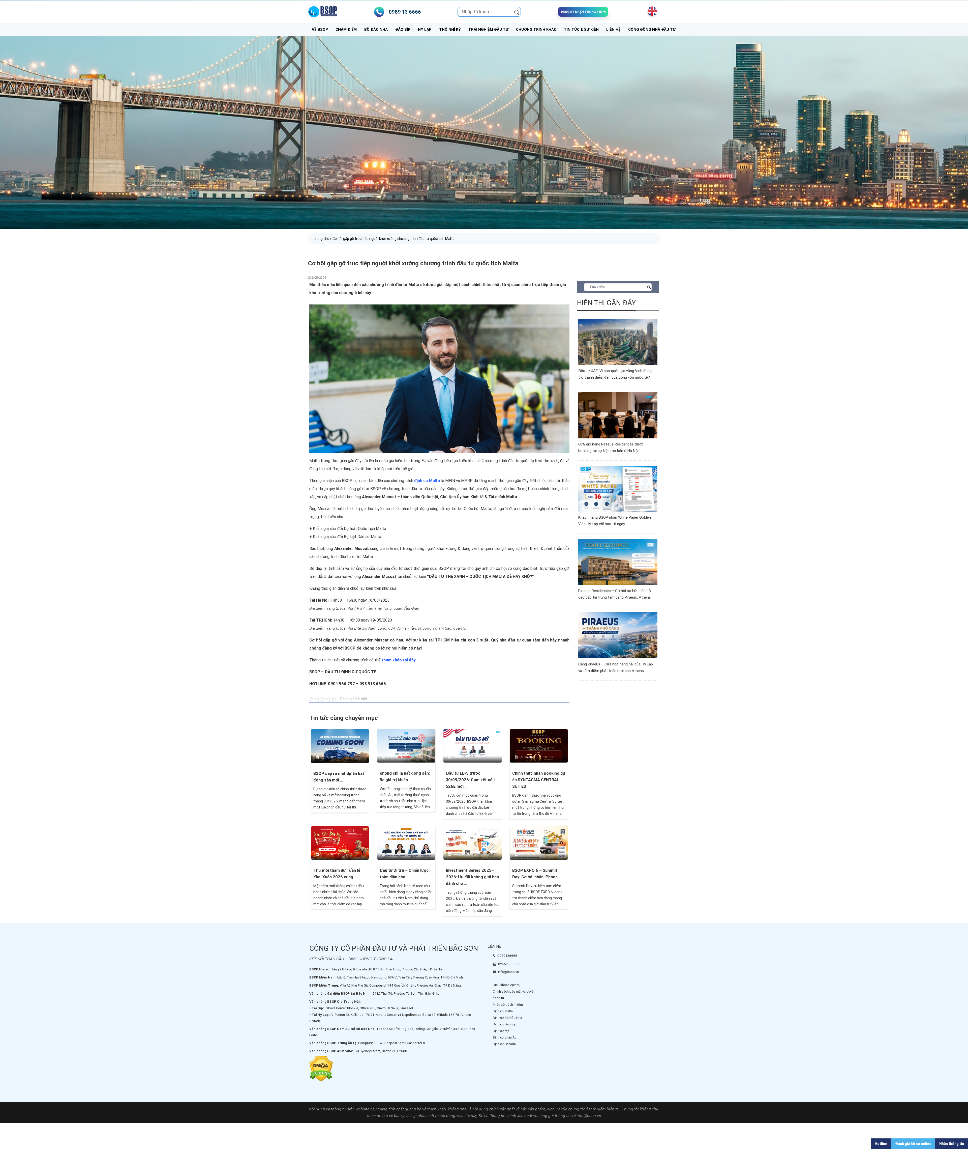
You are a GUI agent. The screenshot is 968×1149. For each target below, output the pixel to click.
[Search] (516, 12)
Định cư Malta (503, 1011)
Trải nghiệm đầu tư (488, 29)
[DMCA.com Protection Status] (321, 1068)
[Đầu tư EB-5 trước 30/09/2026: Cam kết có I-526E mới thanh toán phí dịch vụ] (472, 746)
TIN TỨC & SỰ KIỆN (581, 29)
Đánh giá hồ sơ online (913, 1144)
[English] (651, 11)
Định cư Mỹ (501, 1031)
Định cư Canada (504, 1044)
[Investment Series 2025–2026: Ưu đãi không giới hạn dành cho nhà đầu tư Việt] (472, 843)
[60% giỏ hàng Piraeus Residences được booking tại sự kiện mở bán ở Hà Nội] (617, 415)
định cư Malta (427, 480)
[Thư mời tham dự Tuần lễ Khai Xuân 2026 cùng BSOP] (340, 843)
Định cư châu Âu (504, 1037)
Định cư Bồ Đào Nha (507, 1018)
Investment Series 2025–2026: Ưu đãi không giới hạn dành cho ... (472, 877)
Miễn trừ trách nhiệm (508, 1004)
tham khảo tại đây (399, 660)
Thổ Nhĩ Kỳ (450, 29)
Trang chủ (321, 239)
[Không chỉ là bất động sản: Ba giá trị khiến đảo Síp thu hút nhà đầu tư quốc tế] (406, 746)
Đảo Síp (402, 29)
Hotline (881, 1144)
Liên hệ (613, 29)
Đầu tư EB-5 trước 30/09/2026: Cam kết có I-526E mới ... (471, 780)
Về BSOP (320, 29)
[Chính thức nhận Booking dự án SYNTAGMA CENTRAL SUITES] (539, 746)
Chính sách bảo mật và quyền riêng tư (514, 995)
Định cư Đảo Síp (504, 1024)
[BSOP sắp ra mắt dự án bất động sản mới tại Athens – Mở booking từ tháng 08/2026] (340, 746)
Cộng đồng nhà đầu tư (652, 29)
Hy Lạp (425, 29)
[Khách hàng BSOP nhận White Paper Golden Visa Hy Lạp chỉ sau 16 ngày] (617, 488)
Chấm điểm (346, 29)
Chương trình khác (536, 29)
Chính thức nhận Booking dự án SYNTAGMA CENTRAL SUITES (538, 780)
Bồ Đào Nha (376, 29)
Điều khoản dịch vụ (507, 985)
